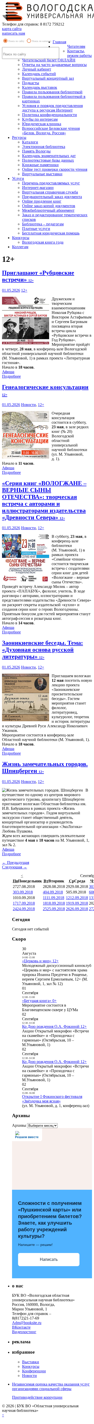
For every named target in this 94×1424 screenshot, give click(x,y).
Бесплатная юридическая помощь (50, 233)
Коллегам (20, 247)
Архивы (19, 1125)
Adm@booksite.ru (26, 1323)
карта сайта (12, 29)
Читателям (76, 46)
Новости (28, 404)
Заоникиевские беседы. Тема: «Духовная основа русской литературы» (42, 650)
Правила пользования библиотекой (52, 92)
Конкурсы (20, 238)
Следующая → (14, 867)
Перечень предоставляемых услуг (51, 183)
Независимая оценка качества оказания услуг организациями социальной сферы (51, 1386)
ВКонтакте (21, 1327)
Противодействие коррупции (37, 1397)
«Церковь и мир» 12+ (40, 961)
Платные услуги (36, 228)
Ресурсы (19, 137)
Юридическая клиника (41, 124)
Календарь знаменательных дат (49, 156)
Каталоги (30, 142)
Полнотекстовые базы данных (48, 160)
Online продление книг (41, 201)
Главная (59, 42)
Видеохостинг (24, 1332)
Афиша (8, 372)
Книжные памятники (40, 165)
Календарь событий (39, 74)
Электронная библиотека (43, 146)
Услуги (18, 178)
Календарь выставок (39, 87)
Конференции (34, 1371)
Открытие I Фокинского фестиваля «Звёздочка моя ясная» (52, 1098)
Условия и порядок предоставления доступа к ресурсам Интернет (52, 107)
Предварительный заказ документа (52, 197)
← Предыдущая (15, 862)
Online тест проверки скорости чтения (54, 169)
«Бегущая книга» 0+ (39, 1000)
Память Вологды (36, 151)
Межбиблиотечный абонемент (48, 210)
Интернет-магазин (38, 187)
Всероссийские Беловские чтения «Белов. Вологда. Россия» (51, 130)
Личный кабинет (36, 69)
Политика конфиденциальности (49, 115)
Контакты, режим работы (79, 53)
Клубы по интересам (40, 119)
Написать (49, 1259)
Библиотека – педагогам (43, 224)
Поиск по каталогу (41, 41)
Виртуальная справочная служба (50, 192)
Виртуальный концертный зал (48, 78)
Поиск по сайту (16, 41)
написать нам (13, 33)
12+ (24, 290)
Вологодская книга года (42, 242)
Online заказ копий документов (48, 206)
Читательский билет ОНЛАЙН (48, 60)
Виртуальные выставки (42, 174)
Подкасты (30, 83)
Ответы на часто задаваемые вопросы (54, 64)
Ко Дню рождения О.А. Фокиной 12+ (54, 1026)
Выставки (30, 1362)
